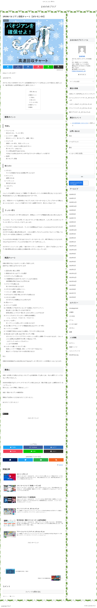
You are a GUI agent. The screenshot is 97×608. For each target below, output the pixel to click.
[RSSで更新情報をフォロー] (56, 460)
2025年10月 (73, 206)
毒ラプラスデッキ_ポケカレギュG (79, 112)
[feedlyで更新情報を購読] (40, 460)
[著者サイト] (10, 460)
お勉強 (71, 312)
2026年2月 (72, 194)
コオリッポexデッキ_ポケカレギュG (80, 104)
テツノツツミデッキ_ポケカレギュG (80, 108)
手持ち (32, 97)
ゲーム (71, 320)
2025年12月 (73, 202)
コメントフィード (74, 351)
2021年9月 (72, 285)
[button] (93, 81)
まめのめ (82, 56)
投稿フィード (73, 347)
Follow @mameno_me (79, 71)
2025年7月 (72, 218)
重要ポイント (33, 95)
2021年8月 (72, 289)
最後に (31, 107)
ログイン (72, 343)
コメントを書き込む (33, 592)
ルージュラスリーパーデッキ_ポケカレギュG (82, 99)
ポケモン (6, 413)
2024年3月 (72, 226)
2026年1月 (72, 198)
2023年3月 (72, 234)
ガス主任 (72, 316)
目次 (31, 91)
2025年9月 (72, 210)
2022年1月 (72, 269)
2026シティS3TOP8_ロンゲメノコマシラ (82, 94)
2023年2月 (72, 238)
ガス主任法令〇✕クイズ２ (80, 123)
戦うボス (33, 100)
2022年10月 (73, 250)
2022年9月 (72, 254)
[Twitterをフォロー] (25, 460)
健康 (70, 332)
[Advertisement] (33, 430)
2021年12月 (73, 273)
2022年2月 (72, 265)
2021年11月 (72, 277)
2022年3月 (72, 261)
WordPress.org (73, 355)
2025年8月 (72, 214)
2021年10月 (73, 281)
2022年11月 (72, 246)
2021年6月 (72, 297)
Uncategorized (73, 308)
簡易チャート (33, 104)
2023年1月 (72, 242)
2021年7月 (72, 293)
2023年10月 (73, 230)
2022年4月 (72, 257)
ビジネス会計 (73, 324)
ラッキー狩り (34, 102)
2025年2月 (72, 222)
